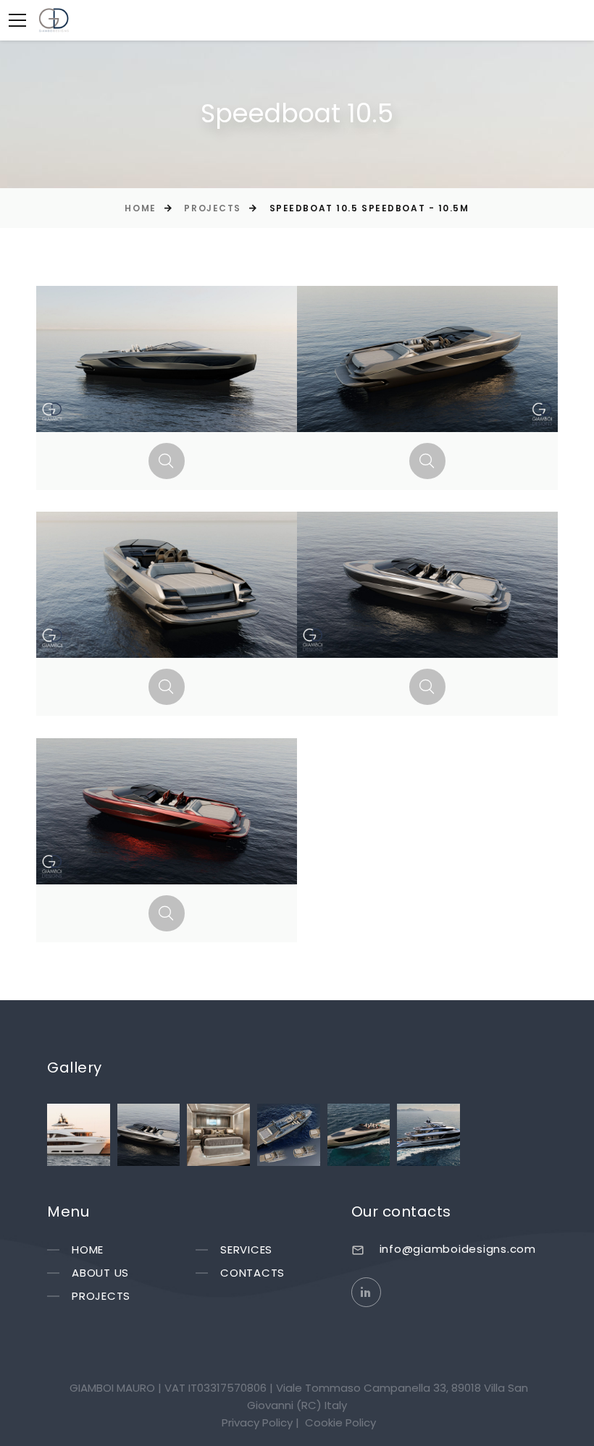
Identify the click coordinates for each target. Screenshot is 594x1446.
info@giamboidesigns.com (458, 1248)
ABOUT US (100, 1272)
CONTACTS (252, 1272)
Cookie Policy (340, 1422)
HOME (88, 1249)
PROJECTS (101, 1295)
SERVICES (246, 1249)
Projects (212, 208)
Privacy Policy (257, 1422)
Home (140, 208)
